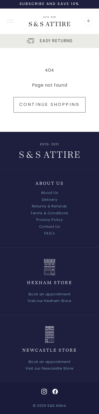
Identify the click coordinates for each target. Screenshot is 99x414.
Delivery (49, 200)
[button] (10, 21)
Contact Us (49, 227)
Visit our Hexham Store (49, 301)
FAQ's (49, 233)
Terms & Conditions (49, 213)
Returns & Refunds (49, 206)
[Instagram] (44, 391)
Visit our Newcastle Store (49, 368)
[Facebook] (55, 391)
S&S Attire (56, 406)
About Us (49, 193)
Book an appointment (49, 294)
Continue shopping (49, 105)
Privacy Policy (49, 220)
